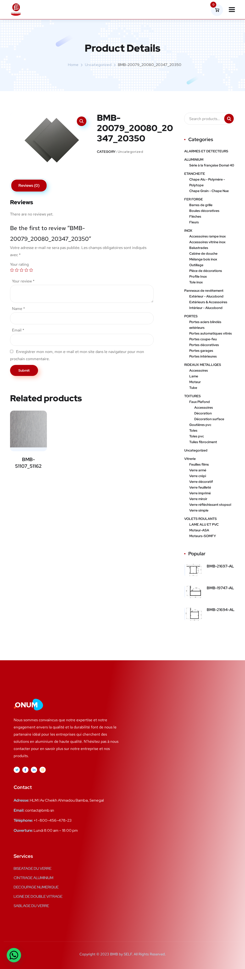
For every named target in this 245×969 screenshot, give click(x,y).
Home (73, 64)
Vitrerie (190, 459)
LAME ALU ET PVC (204, 524)
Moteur (195, 382)
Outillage (196, 265)
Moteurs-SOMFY (202, 536)
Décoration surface (209, 419)
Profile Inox (198, 276)
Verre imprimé (200, 493)
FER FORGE (193, 199)
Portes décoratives (204, 345)
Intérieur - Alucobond (206, 308)
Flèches (195, 216)
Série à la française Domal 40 (211, 165)
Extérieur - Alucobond (206, 296)
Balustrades (198, 248)
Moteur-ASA (199, 530)
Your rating (19, 264)
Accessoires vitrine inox (207, 242)
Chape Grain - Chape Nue (209, 191)
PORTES (191, 316)
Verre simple (198, 510)
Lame (193, 376)
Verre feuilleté (200, 487)
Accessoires (198, 370)
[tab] (29, 186)
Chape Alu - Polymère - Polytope (207, 182)
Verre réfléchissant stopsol (210, 504)
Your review (23, 281)
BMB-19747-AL (220, 587)
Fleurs (194, 222)
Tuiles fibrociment (203, 442)
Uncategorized (98, 64)
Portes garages (201, 350)
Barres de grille (200, 205)
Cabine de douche (203, 253)
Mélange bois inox (203, 259)
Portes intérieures (203, 356)
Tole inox (196, 282)
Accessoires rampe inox (207, 236)
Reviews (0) (28, 185)
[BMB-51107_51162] (28, 429)
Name (18, 308)
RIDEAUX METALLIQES (202, 365)
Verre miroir (198, 499)
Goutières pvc (200, 425)
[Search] (229, 119)
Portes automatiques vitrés (210, 333)
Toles (193, 430)
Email (18, 330)
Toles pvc (196, 436)
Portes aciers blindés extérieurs (205, 325)
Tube (193, 387)
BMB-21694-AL (220, 609)
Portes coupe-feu (203, 339)
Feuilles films (199, 464)
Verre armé (197, 470)
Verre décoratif (201, 481)
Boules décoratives (204, 211)
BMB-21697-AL (220, 566)
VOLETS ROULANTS (200, 519)
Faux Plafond (199, 402)
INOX (188, 230)
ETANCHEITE (194, 173)
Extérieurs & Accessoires (208, 302)
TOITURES (192, 396)
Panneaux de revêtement (203, 290)
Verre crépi (197, 476)
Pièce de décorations (205, 271)
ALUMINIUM (193, 159)
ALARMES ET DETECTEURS (206, 151)
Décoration (203, 413)
